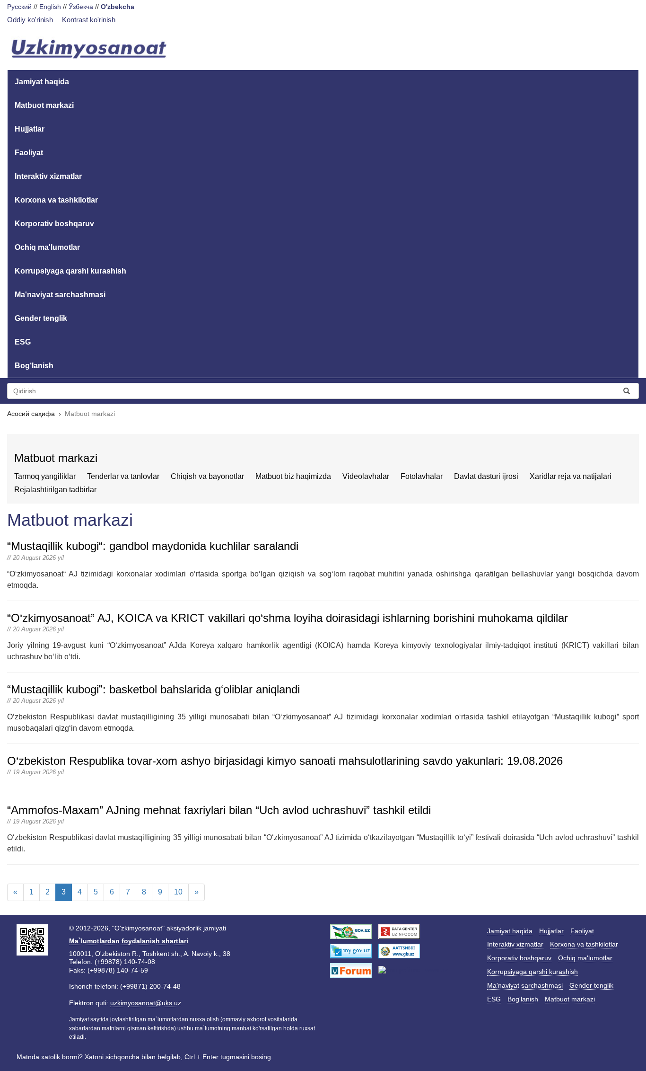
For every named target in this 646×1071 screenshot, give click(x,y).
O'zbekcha (117, 6)
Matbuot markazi (44, 105)
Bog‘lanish (34, 366)
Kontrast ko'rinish (88, 20)
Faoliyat (29, 153)
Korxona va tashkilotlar (56, 200)
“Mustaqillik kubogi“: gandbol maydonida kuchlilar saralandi (152, 546)
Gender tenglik (41, 318)
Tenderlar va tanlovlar (123, 476)
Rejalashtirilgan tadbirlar (55, 490)
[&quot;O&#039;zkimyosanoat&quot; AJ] (89, 49)
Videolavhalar (365, 476)
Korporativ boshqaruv (54, 224)
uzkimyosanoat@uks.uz (145, 1003)
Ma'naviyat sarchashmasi (60, 295)
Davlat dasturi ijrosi (486, 476)
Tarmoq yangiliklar (45, 476)
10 (178, 892)
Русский (19, 6)
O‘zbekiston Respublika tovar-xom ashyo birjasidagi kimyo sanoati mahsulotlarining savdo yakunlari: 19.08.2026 (285, 760)
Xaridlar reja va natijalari (570, 476)
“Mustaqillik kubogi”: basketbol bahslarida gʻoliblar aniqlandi (153, 689)
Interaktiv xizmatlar (48, 176)
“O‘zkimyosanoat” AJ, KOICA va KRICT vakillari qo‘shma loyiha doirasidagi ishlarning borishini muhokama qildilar (287, 617)
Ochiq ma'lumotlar (47, 247)
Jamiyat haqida (42, 82)
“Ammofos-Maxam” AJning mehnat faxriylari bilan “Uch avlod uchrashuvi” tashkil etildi (219, 810)
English (50, 6)
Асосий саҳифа (31, 413)
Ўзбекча (81, 6)
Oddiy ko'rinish (30, 20)
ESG (23, 342)
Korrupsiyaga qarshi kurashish (70, 271)
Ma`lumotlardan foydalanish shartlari (128, 941)
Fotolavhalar (422, 476)
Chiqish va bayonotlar (207, 476)
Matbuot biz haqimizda (293, 476)
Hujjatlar (29, 129)
